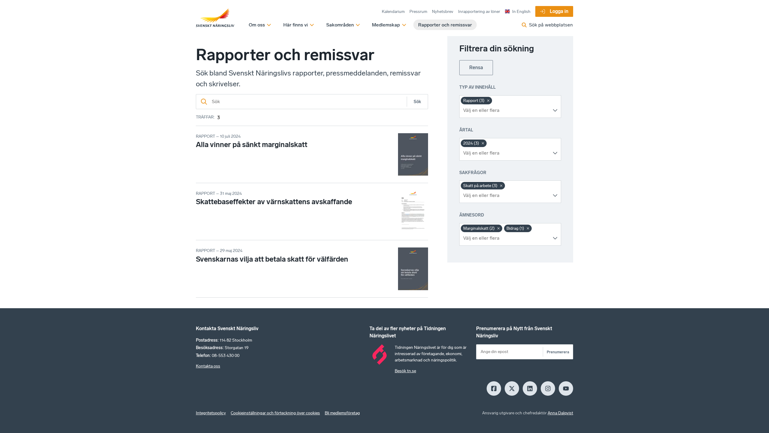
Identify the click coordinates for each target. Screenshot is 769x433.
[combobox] (506, 110)
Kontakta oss (208, 366)
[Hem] (215, 18)
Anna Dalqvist (560, 413)
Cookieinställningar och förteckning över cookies (275, 413)
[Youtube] (566, 388)
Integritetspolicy (211, 413)
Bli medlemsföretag (342, 413)
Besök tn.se (405, 370)
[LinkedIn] (530, 388)
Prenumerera (558, 352)
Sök (417, 101)
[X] (512, 388)
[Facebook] (494, 388)
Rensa (476, 67)
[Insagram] (548, 388)
